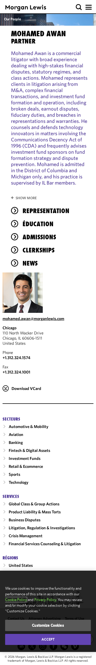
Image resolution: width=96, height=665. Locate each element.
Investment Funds (24, 458)
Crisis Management (25, 535)
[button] (79, 7)
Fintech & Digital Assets (29, 450)
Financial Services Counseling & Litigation (45, 543)
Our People (12, 19)
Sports (14, 474)
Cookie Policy (16, 599)
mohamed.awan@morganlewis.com (33, 318)
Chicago (9, 327)
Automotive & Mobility (28, 426)
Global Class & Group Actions (34, 503)
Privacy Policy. (45, 599)
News (30, 263)
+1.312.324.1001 (16, 372)
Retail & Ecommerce (26, 466)
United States (21, 565)
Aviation (16, 434)
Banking (16, 442)
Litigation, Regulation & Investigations (42, 527)
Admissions (39, 237)
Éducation (38, 224)
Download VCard (26, 388)
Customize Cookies (48, 625)
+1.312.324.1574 (16, 357)
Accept (48, 639)
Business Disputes (24, 519)
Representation (46, 211)
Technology (18, 482)
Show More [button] (26, 198)
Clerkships (39, 250)
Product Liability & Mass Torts (35, 511)
